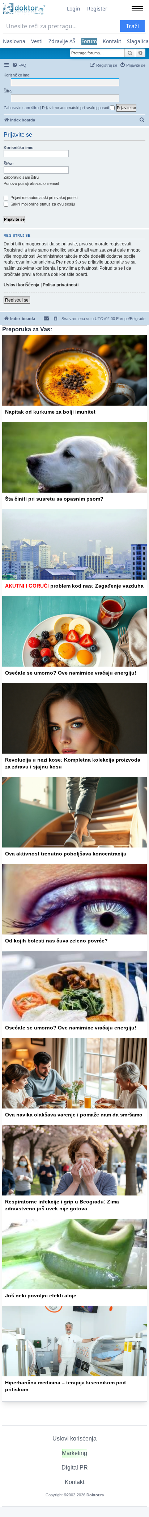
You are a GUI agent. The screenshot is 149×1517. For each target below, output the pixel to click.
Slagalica (138, 41)
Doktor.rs (95, 1495)
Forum (89, 41)
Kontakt (112, 41)
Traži (132, 26)
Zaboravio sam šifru (21, 107)
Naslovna (14, 41)
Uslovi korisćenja (74, 1438)
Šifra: (9, 164)
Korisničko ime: (19, 147)
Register (97, 8)
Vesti (37, 41)
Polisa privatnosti (60, 284)
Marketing (74, 1453)
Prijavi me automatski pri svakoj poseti (76, 107)
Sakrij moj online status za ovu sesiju (42, 204)
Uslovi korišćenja (21, 284)
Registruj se (17, 300)
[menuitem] (19, 65)
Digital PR (74, 1467)
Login (73, 8)
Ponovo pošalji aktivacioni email (31, 183)
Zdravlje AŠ (62, 41)
